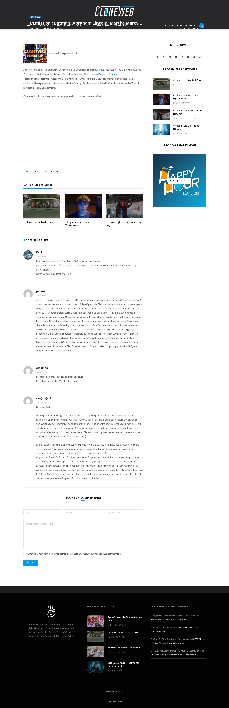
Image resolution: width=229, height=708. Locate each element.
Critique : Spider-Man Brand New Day (123, 224)
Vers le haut (115, 701)
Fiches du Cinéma (107, 74)
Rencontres (63, 25)
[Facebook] (180, 28)
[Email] (189, 28)
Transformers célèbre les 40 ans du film (170, 619)
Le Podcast (83, 25)
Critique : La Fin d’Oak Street (38, 222)
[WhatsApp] (198, 28)
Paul (39, 252)
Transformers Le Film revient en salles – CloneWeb (172, 615)
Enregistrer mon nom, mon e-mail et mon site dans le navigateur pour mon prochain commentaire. (74, 553)
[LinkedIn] (194, 28)
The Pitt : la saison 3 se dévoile (124, 647)
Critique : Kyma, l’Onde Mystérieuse (77, 224)
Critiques (44, 25)
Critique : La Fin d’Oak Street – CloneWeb (169, 639)
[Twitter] (185, 28)
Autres (120, 25)
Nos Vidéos (103, 25)
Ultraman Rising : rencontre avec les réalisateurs (174, 654)
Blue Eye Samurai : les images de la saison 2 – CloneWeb (175, 650)
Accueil (27, 25)
